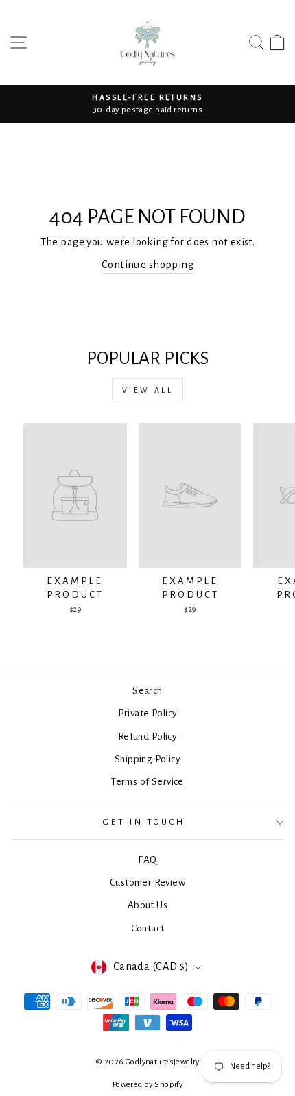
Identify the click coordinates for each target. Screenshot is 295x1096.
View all (148, 390)
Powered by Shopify (147, 1084)
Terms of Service (147, 782)
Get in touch (144, 822)
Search (147, 690)
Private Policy (148, 713)
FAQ (147, 860)
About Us (147, 905)
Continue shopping (147, 264)
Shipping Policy (147, 759)
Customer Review (147, 882)
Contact (148, 928)
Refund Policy (147, 736)
